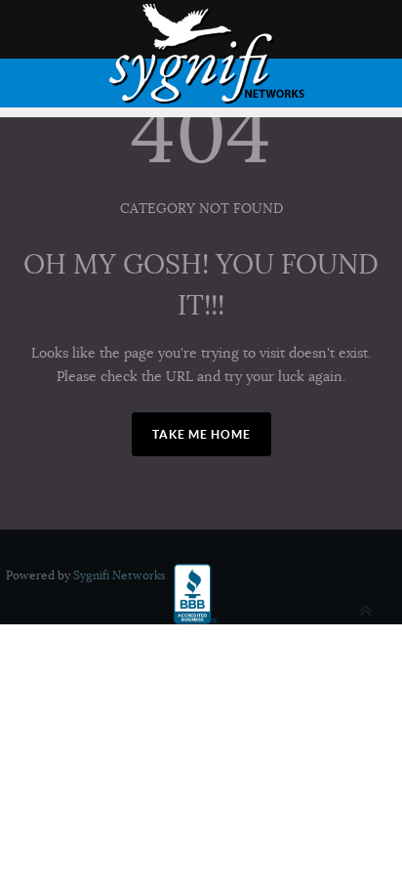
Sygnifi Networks (119, 575)
